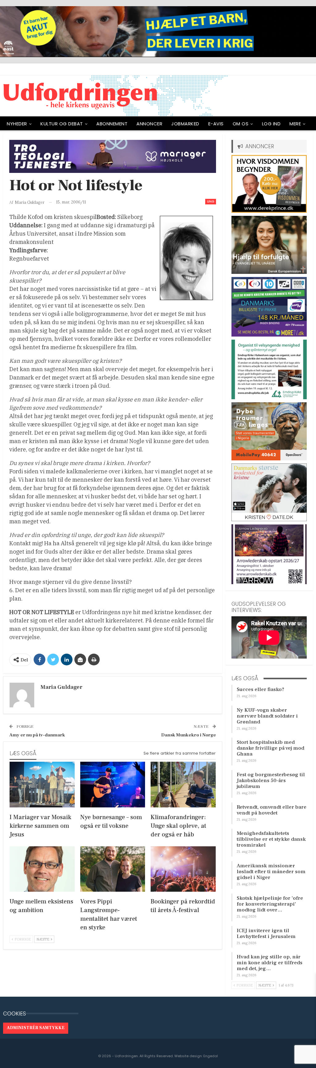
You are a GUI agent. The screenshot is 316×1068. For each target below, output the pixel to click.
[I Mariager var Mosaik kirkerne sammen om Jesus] (42, 784)
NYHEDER (17, 123)
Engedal (210, 1055)
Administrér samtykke (35, 1028)
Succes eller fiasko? (260, 689)
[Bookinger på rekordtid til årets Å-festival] (183, 869)
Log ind (271, 123)
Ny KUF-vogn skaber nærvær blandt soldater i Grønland (267, 716)
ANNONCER (149, 123)
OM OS (241, 123)
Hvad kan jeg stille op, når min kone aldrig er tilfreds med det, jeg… (269, 962)
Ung (210, 201)
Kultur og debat (61, 123)
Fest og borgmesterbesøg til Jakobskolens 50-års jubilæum (271, 780)
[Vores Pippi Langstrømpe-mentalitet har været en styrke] (112, 869)
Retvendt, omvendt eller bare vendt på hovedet (271, 810)
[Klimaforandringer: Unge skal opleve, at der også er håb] (183, 784)
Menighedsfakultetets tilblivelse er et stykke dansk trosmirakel (271, 839)
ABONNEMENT (111, 123)
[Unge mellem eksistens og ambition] (42, 869)
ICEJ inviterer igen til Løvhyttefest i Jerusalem (266, 933)
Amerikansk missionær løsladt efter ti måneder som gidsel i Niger (271, 871)
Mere (295, 123)
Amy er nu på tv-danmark (37, 735)
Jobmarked (185, 123)
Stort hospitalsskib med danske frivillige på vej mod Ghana (270, 748)
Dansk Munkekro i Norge (188, 735)
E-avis (216, 123)
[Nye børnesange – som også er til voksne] (112, 784)
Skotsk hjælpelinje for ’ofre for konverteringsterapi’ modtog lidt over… (270, 904)
